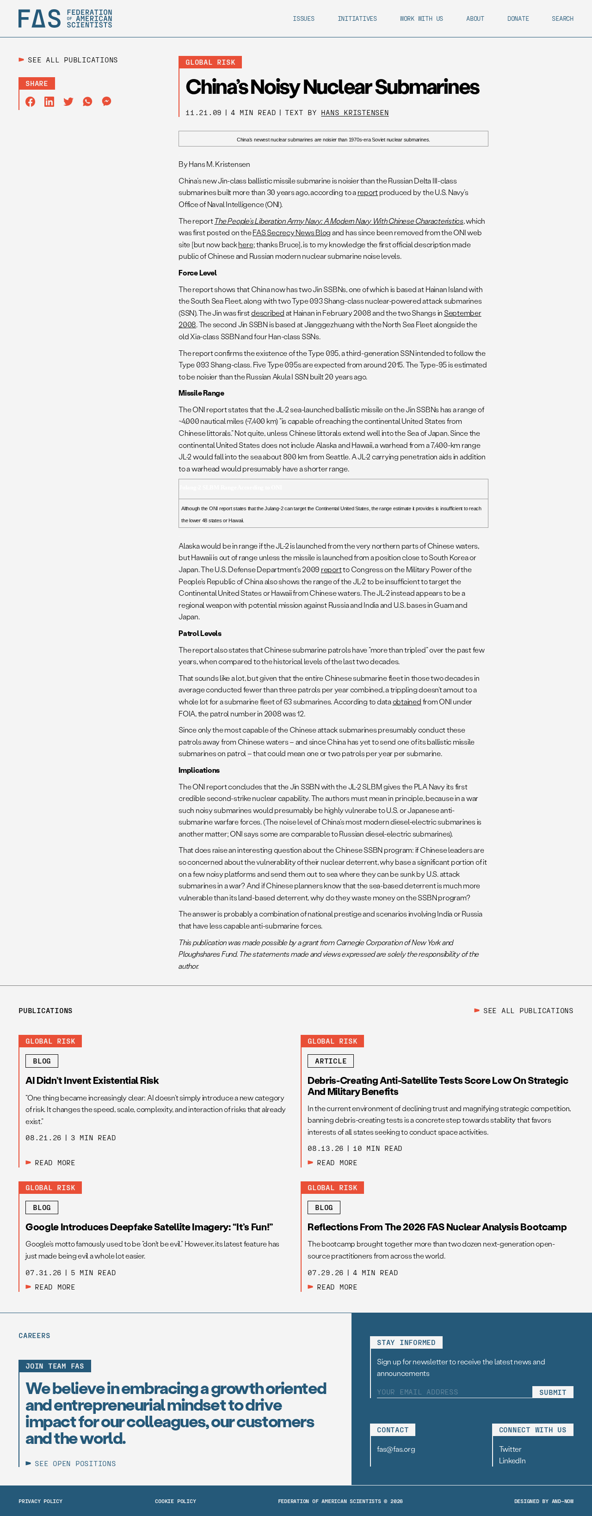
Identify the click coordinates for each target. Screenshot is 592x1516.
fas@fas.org (396, 1449)
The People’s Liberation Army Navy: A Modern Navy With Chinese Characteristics (338, 221)
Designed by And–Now (544, 1501)
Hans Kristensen (354, 112)
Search (563, 18)
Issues (303, 18)
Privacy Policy (40, 1501)
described (267, 313)
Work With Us (421, 18)
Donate (518, 18)
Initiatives (357, 18)
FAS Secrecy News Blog (292, 232)
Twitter (510, 1449)
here (245, 244)
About (475, 18)
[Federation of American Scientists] (65, 18)
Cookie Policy (175, 1501)
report (368, 192)
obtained (407, 701)
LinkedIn (512, 1460)
